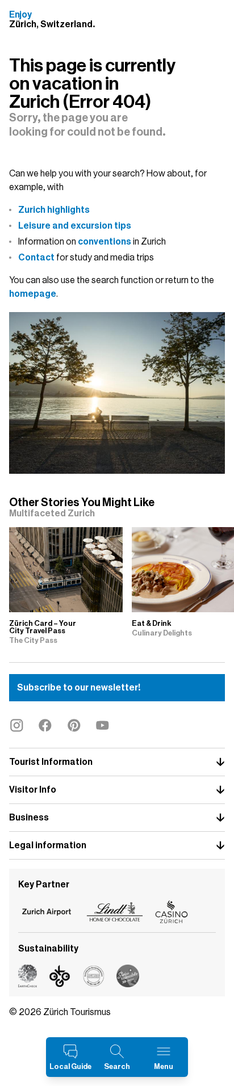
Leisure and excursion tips (74, 225)
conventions (104, 241)
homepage (32, 293)
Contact (36, 257)
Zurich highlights (54, 209)
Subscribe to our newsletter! (78, 687)
